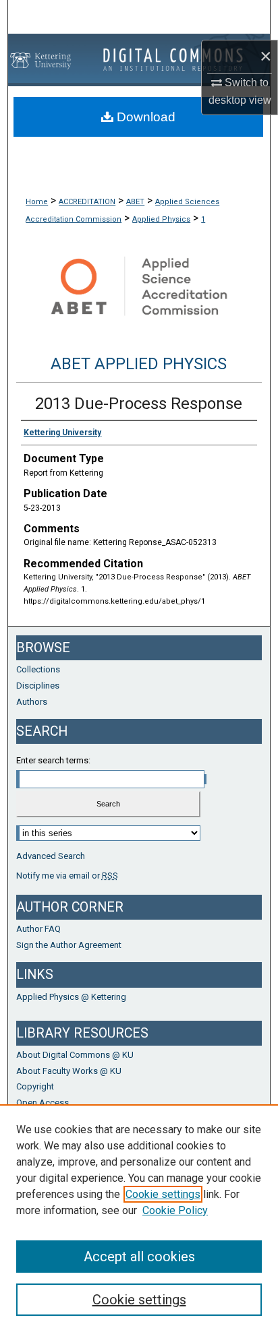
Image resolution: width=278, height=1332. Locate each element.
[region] (139, 1218)
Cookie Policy (175, 1210)
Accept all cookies (139, 1256)
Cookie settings (163, 1194)
